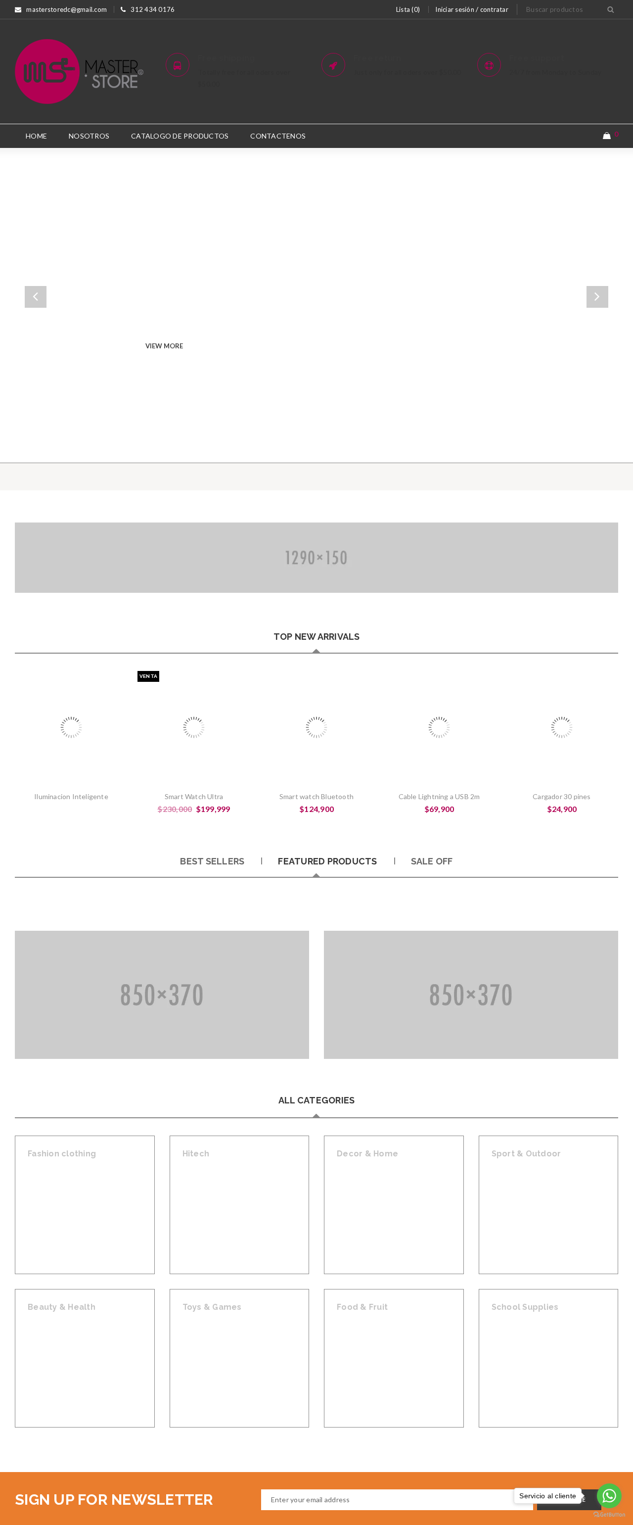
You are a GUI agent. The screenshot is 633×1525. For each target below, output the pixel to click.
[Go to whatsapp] (609, 1495)
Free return (378, 58)
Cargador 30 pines (561, 796)
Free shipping (226, 58)
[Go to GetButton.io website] (609, 1515)
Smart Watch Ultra (194, 796)
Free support (536, 58)
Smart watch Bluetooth (316, 796)
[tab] (212, 861)
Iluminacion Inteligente (71, 796)
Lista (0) (408, 9)
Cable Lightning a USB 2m (439, 796)
